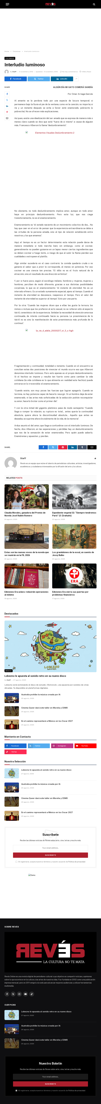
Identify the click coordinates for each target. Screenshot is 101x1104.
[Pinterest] (7, 112)
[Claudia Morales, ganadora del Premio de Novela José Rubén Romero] (26, 496)
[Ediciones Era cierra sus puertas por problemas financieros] (74, 576)
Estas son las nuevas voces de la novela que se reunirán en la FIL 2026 (26, 553)
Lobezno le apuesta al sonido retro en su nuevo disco (35, 675)
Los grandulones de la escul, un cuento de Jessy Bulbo (73, 553)
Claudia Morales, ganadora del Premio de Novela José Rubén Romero (25, 514)
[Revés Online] (50, 4)
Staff (14, 72)
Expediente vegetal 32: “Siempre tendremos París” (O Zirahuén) (74, 514)
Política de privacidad (76, 862)
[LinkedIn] (7, 106)
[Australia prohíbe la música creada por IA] (11, 698)
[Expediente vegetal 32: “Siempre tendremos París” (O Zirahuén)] (74, 496)
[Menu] (7, 4)
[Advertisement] (50, 29)
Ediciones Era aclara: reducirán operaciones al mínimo (26, 593)
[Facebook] (7, 93)
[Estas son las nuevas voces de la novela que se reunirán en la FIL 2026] (26, 536)
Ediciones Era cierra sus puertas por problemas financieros (70, 593)
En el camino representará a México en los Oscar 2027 (47, 721)
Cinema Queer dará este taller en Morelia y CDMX (44, 708)
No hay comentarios (70, 72)
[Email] (7, 118)
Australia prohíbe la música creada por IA (40, 694)
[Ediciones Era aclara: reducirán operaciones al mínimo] (26, 576)
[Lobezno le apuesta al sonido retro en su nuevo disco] (50, 646)
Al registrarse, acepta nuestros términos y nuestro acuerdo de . (52, 862)
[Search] (93, 4)
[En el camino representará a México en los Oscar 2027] (11, 724)
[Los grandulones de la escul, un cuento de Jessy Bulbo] (74, 536)
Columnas (10, 58)
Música (9, 671)
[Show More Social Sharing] (76, 79)
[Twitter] (7, 100)
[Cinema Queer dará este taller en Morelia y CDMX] (11, 711)
